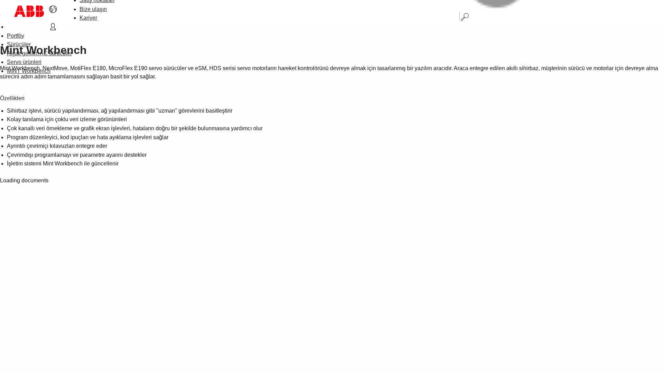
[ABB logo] (29, 11)
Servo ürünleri (24, 62)
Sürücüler (19, 44)
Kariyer (88, 18)
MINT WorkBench (28, 71)
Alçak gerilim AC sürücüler (39, 53)
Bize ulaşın (93, 9)
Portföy (15, 36)
